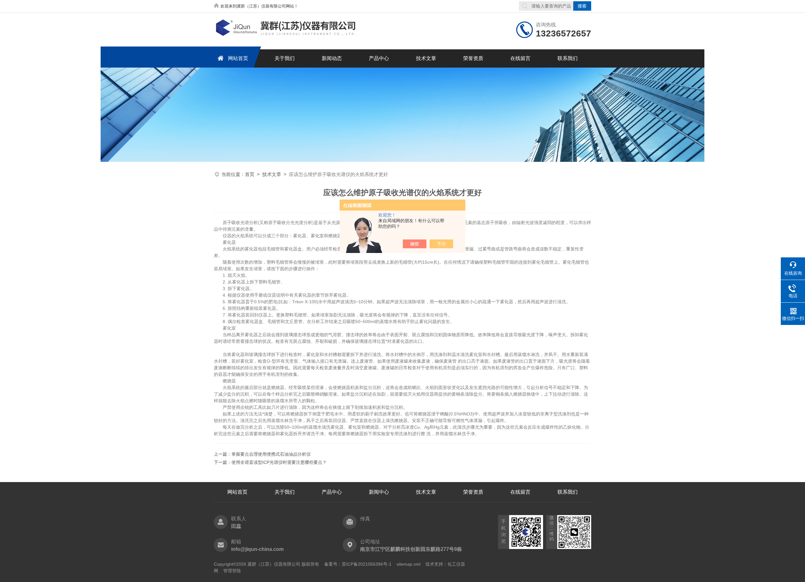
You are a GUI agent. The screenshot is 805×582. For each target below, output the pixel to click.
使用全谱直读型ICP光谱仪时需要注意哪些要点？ (279, 462)
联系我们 (568, 58)
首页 (249, 174)
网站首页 (238, 58)
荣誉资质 (473, 58)
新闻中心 (379, 492)
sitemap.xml (408, 564)
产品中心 (379, 58)
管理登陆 (232, 570)
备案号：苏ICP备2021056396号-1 (357, 564)
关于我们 (285, 58)
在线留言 (520, 58)
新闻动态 (332, 58)
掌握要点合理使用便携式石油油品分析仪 (271, 454)
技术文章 (426, 58)
